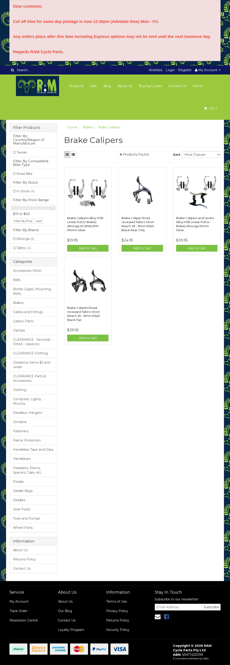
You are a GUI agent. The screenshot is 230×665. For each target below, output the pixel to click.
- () (211, 108)
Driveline (20, 422)
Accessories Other (27, 271)
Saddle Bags (23, 491)
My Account (19, 601)
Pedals (18, 482)
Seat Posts (21, 509)
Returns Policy (24, 559)
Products (76, 86)
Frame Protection (27, 440)
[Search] (12, 70)
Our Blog (65, 611)
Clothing (19, 390)
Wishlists (155, 70)
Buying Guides (150, 86)
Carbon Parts (23, 321)
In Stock (25, 191)
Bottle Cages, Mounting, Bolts (32, 291)
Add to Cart (88, 248)
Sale (93, 86)
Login (170, 70)
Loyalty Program (71, 630)
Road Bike (24, 174)
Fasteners (21, 431)
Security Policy (117, 630)
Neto (206, 658)
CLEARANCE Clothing (30, 353)
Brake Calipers (109, 127)
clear (39, 221)
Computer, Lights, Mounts (27, 401)
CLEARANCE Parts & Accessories (29, 378)
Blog (107, 86)
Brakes (18, 303)
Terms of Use (116, 601)
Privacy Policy (117, 611)
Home (198, 86)
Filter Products (26, 128)
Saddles (19, 500)
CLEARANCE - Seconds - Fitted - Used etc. (32, 342)
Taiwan (21, 152)
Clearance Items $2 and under (31, 364)
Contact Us (177, 86)
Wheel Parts (23, 528)
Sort (176, 155)
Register (185, 70)
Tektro (23, 248)
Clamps (19, 330)
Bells (16, 280)
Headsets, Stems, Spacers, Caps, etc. (27, 470)
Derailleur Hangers (27, 413)
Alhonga (25, 239)
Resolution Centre (23, 620)
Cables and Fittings (28, 312)
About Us (124, 86)
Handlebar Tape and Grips (33, 450)
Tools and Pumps (26, 518)
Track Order (18, 611)
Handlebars (22, 459)
